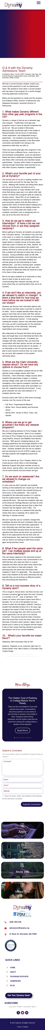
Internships (31, 76)
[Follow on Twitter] (22, 1012)
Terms (19, 1027)
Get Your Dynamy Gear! (19, 995)
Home (12, 968)
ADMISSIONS (15, 981)
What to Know (14, 78)
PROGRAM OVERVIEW (19, 977)
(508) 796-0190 (15, 922)
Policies (25, 1027)
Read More (22, 730)
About (13, 972)
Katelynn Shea (9, 74)
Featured (28, 74)
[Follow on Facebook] (18, 1012)
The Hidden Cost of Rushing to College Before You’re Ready (22, 700)
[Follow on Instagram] (26, 1012)
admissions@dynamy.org (19, 928)
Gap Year (35, 74)
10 (30, 737)
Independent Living (20, 76)
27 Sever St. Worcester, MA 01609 (23, 934)
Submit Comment (31, 804)
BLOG (12, 986)
